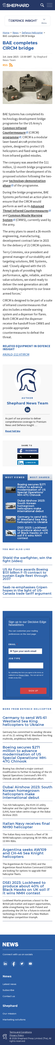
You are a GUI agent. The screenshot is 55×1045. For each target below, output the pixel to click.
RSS (5, 65)
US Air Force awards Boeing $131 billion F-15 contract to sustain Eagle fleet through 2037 (25, 574)
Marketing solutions (14, 1019)
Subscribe (8, 990)
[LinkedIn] (5, 963)
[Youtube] (30, 963)
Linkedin (31, 462)
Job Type (15, 658)
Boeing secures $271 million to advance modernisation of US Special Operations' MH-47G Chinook (25, 754)
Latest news (9, 984)
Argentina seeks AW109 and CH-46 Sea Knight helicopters (24, 853)
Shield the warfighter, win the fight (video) (27, 559)
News (15, 32)
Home (6, 32)
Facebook (31, 450)
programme (11, 137)
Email (13, 644)
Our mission (9, 1013)
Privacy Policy (24, 675)
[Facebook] (13, 963)
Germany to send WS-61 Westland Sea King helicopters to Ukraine (25, 721)
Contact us (9, 996)
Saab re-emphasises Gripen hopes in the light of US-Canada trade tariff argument (27, 590)
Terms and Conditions (21, 1032)
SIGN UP (33, 691)
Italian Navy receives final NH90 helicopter (26, 825)
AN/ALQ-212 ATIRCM (16, 354)
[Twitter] (22, 963)
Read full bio (12, 431)
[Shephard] (16, 5)
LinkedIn (28, 409)
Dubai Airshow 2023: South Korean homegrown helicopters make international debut (27, 792)
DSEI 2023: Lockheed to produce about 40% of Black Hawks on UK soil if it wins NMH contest (26, 887)
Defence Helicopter (32, 32)
